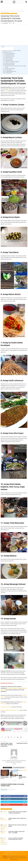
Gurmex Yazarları (5, 854)
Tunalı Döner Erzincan (21, 743)
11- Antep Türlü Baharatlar (10, 68)
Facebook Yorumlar (4, 789)
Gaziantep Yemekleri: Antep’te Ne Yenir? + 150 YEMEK (16, 832)
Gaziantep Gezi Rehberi (6, 706)
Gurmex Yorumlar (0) (11, 789)
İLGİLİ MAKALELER (7, 767)
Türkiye (2, 13)
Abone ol (24, 804)
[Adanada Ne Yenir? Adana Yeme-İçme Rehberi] (23, 773)
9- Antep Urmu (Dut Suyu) (9, 64)
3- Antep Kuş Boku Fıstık (9, 56)
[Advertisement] (14, 6)
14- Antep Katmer (8, 72)
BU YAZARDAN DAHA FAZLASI (18, 767)
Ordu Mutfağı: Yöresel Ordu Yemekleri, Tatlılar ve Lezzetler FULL (17, 812)
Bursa (2, 775)
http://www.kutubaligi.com (14, 758)
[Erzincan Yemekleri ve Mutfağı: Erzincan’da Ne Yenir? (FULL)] (4, 841)
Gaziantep (6, 11)
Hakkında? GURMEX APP (9, 852)
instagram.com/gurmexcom (13, 688)
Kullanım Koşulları (13, 854)
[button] (25, 1)
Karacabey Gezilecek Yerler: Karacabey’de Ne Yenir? (4, 777)
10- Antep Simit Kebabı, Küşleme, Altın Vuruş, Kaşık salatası (15, 66)
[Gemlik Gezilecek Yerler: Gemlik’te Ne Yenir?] (4, 820)
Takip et (24, 798)
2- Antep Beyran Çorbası (9, 54)
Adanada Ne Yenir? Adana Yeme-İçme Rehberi (22, 777)
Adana (11, 775)
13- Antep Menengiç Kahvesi (10, 71)
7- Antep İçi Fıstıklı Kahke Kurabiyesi (11, 61)
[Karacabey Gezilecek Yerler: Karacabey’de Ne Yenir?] (5, 773)
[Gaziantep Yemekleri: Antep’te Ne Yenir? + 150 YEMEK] (4, 833)
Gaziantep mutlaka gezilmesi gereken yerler (10, 710)
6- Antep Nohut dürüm (8, 60)
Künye (22, 852)
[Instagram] (15, 764)
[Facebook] (13, 764)
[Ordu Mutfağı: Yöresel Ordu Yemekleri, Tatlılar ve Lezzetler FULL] (4, 813)
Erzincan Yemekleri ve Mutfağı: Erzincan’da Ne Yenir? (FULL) (15, 838)
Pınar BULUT (5, 23)
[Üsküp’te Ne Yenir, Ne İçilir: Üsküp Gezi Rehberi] (4, 827)
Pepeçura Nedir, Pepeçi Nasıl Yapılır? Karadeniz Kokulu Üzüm (7, 744)
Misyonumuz (17, 852)
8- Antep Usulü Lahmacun (9, 63)
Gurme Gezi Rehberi (13, 13)
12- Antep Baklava (8, 70)
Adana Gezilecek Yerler (13, 777)
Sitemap (19, 854)
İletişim (24, 854)
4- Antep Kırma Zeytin (8, 57)
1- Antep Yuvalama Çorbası (9, 53)
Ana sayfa (2, 11)
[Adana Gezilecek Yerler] (14, 773)
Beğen (25, 795)
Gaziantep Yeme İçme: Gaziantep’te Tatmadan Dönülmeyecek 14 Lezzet (11, 51)
